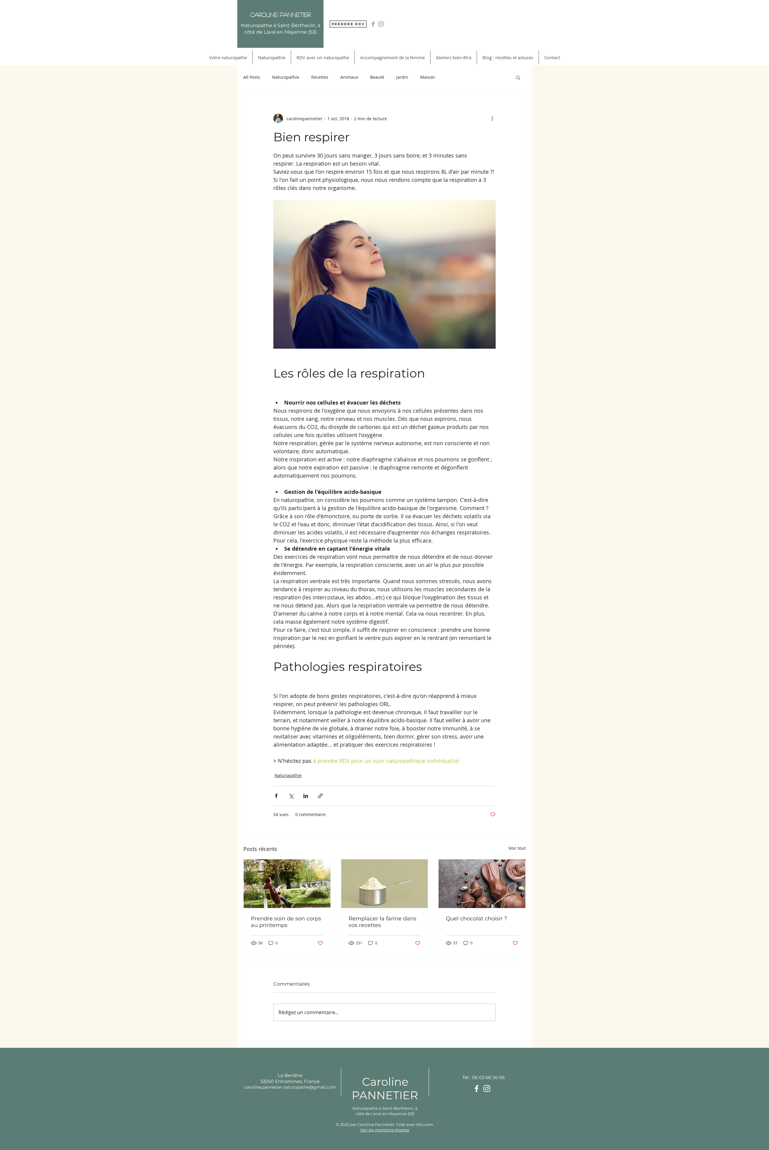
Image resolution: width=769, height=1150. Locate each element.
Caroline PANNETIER (385, 1088)
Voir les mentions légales (384, 1129)
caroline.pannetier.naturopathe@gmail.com (290, 1087)
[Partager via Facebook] (276, 796)
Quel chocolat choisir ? (476, 918)
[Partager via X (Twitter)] (291, 796)
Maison (427, 77)
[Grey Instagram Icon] (380, 24)
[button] (518, 77)
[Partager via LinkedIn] (306, 796)
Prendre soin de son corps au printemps (286, 921)
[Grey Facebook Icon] (373, 24)
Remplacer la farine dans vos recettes (382, 921)
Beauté (377, 77)
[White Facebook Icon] (476, 1088)
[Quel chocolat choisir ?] (482, 883)
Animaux (349, 77)
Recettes (319, 77)
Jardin (402, 77)
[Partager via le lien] (320, 796)
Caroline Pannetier (280, 14)
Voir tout (517, 848)
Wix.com (424, 1124)
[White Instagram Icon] (486, 1088)
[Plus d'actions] (492, 118)
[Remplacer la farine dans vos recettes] (384, 883)
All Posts (251, 77)
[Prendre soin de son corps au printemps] (287, 883)
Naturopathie (285, 77)
